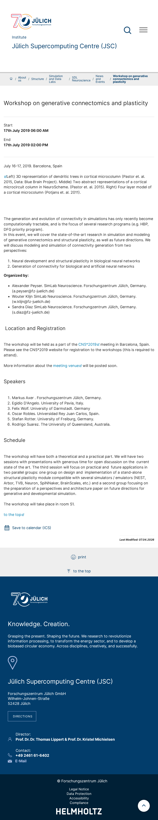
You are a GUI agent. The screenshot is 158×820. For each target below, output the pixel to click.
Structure (37, 78)
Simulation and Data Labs (56, 79)
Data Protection (79, 794)
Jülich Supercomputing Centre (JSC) (64, 46)
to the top (12, 514)
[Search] (128, 30)
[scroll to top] (144, 806)
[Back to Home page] (62, 21)
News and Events (100, 79)
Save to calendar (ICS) (31, 528)
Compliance (79, 803)
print (82, 557)
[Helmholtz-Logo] (79, 813)
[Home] (11, 79)
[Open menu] (143, 30)
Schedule (14, 440)
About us (22, 79)
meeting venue (66, 365)
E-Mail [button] (21, 761)
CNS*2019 (87, 344)
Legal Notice (79, 789)
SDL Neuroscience (81, 79)
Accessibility (79, 798)
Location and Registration (34, 328)
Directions (23, 716)
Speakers (15, 381)
